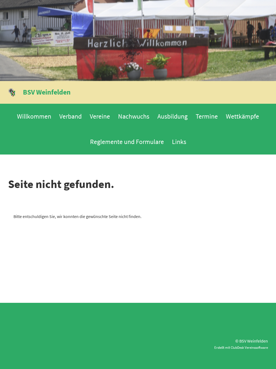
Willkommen (34, 116)
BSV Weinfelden (47, 92)
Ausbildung (172, 116)
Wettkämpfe (242, 116)
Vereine (100, 116)
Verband (70, 116)
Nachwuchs (133, 116)
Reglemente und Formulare (127, 141)
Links (179, 141)
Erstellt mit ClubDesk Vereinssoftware (241, 347)
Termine (207, 116)
